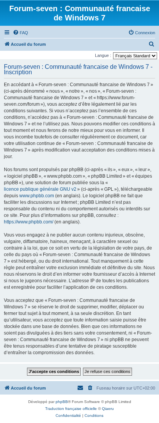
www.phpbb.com (36, 195)
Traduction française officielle (71, 408)
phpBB (62, 402)
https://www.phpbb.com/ (28, 222)
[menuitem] (20, 32)
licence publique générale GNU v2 (40, 189)
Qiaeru (108, 408)
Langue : (103, 55)
